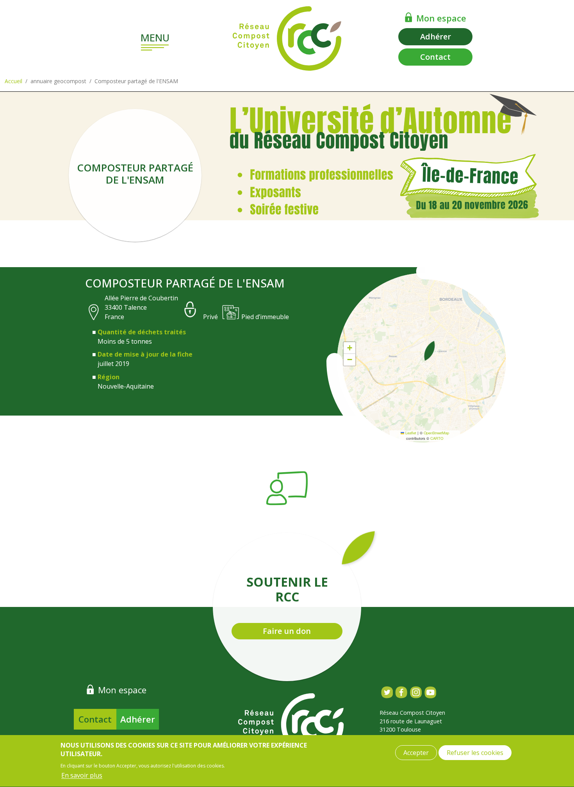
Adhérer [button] (435, 36)
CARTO (436, 438)
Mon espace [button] (441, 18)
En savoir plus (81, 775)
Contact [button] (435, 57)
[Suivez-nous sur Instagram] (416, 692)
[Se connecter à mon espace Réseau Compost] (408, 17)
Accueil (13, 81)
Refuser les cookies (475, 752)
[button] (429, 351)
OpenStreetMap (436, 432)
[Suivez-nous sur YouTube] (430, 692)
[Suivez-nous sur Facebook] (401, 692)
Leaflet (410, 432)
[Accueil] (287, 38)
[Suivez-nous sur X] (387, 692)
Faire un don (287, 631)
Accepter (416, 752)
